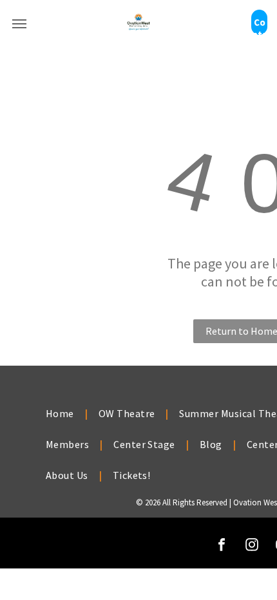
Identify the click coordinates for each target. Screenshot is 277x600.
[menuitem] (61, 413)
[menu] (19, 24)
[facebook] (221, 546)
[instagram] (252, 546)
